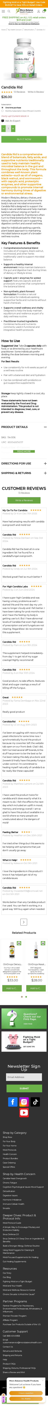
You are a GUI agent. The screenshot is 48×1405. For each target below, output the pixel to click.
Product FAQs (9, 1364)
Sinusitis (6, 1208)
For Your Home (10, 1146)
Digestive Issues (10, 1195)
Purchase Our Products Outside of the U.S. (22, 1324)
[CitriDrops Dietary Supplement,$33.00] (12, 950)
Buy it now (24, 139)
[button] (24, 1018)
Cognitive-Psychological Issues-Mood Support (23, 1187)
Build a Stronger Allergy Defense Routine (21, 1246)
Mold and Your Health (12, 1286)
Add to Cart (12, 988)
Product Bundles (10, 1158)
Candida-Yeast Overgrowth (15, 1178)
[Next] (23, 922)
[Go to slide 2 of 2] (26, 997)
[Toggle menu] (3, 11)
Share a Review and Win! (14, 1372)
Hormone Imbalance (12, 1200)
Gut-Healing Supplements (14, 1261)
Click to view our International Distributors (24, 24)
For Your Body (9, 1141)
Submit (24, 1088)
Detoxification (9, 1191)
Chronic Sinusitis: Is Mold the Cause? (19, 1294)
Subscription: (6, 104)
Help (5, 1359)
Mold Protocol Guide (12, 1223)
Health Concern (10, 1154)
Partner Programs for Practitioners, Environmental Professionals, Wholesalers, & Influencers (22, 1309)
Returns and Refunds (12, 1351)
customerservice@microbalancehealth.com (22, 1342)
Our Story (7, 1273)
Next (30, 75)
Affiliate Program (10, 1320)
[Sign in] (38, 11)
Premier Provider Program (15, 1316)
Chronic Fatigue (10, 1183)
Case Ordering (9, 1163)
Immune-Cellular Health (13, 1204)
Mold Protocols (9, 1150)
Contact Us (8, 1347)
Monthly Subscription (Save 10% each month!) (23, 111)
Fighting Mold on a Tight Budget (17, 1281)
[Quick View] (19, 943)
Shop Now (7, 1137)
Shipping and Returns (12, 1355)
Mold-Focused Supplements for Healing (20, 1257)
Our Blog (7, 1277)
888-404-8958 (13, 1336)
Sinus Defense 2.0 (11, 1234)
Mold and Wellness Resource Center (19, 1290)
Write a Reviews (24, 500)
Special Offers (9, 1167)
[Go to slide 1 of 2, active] (22, 997)
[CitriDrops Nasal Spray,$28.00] (36, 950)
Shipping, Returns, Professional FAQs (19, 1368)
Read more (24, 451)
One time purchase (13, 108)
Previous (17, 75)
